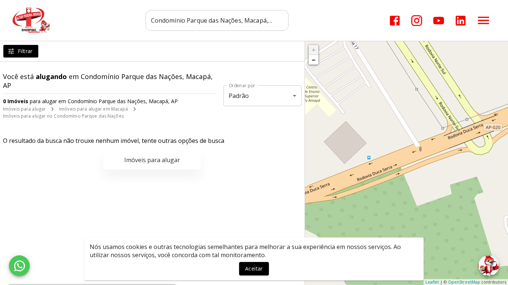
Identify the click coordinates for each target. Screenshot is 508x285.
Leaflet (432, 282)
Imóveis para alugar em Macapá (93, 109)
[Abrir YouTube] (438, 20)
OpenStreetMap (464, 282)
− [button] (313, 59)
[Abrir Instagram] (416, 20)
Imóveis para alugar (24, 109)
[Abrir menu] (483, 20)
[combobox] (217, 20)
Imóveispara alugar (152, 160)
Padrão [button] (239, 96)
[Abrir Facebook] (394, 20)
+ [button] (314, 49)
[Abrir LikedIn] (460, 20)
